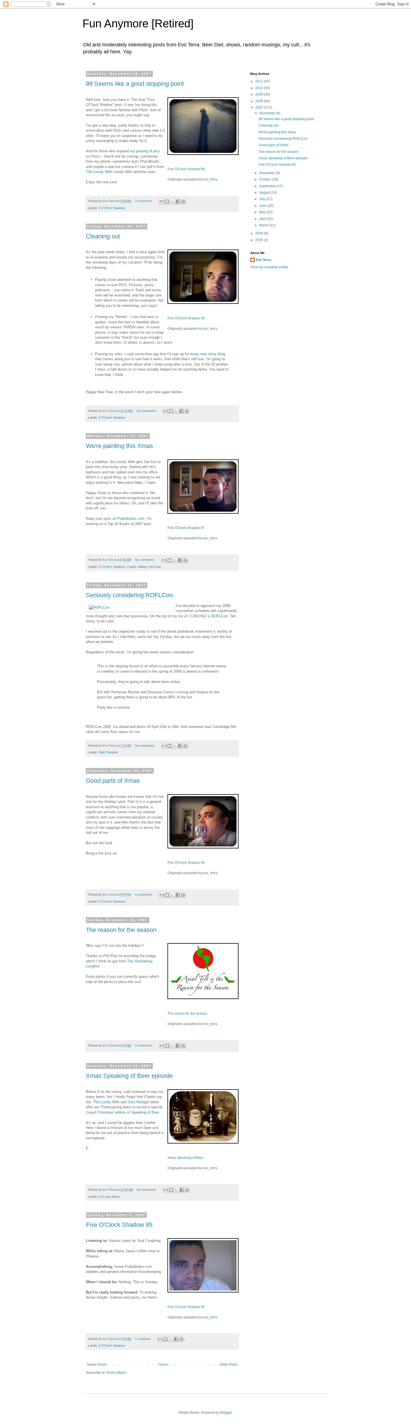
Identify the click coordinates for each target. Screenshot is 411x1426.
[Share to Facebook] (178, 201)
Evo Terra (263, 260)
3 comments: (144, 201)
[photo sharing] (202, 153)
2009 (259, 94)
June (263, 206)
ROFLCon (220, 616)
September (268, 186)
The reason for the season (121, 929)
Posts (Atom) (116, 1373)
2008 (259, 101)
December (267, 113)
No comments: (146, 410)
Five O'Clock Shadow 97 (186, 528)
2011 (259, 81)
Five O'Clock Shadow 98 (186, 318)
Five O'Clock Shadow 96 (186, 863)
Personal (154, 566)
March (264, 225)
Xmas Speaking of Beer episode (129, 1075)
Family (131, 566)
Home (163, 1364)
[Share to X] (172, 201)
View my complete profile (269, 267)
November (267, 173)
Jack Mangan (138, 1102)
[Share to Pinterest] (183, 201)
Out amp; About (109, 1196)
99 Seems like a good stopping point (135, 83)
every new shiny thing (207, 354)
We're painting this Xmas (119, 445)
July (262, 199)
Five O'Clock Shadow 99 (186, 169)
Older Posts (228, 1364)
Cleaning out (103, 236)
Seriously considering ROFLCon (129, 595)
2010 (259, 88)
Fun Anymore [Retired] (137, 23)
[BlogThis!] (167, 201)
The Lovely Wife (99, 172)
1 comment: (143, 1338)
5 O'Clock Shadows (112, 208)
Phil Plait (110, 956)
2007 (259, 108)
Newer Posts (97, 1364)
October (265, 179)
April (263, 219)
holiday (142, 566)
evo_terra (210, 179)
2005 (259, 240)
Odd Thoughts (108, 752)
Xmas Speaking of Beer (185, 1158)
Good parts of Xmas (113, 780)
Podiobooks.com (131, 518)
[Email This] (162, 201)
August (265, 192)
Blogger (226, 1413)
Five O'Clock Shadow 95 (119, 1224)
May (262, 212)
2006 (259, 233)
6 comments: (144, 894)
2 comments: (144, 1045)
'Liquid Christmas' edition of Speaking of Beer (122, 1112)
